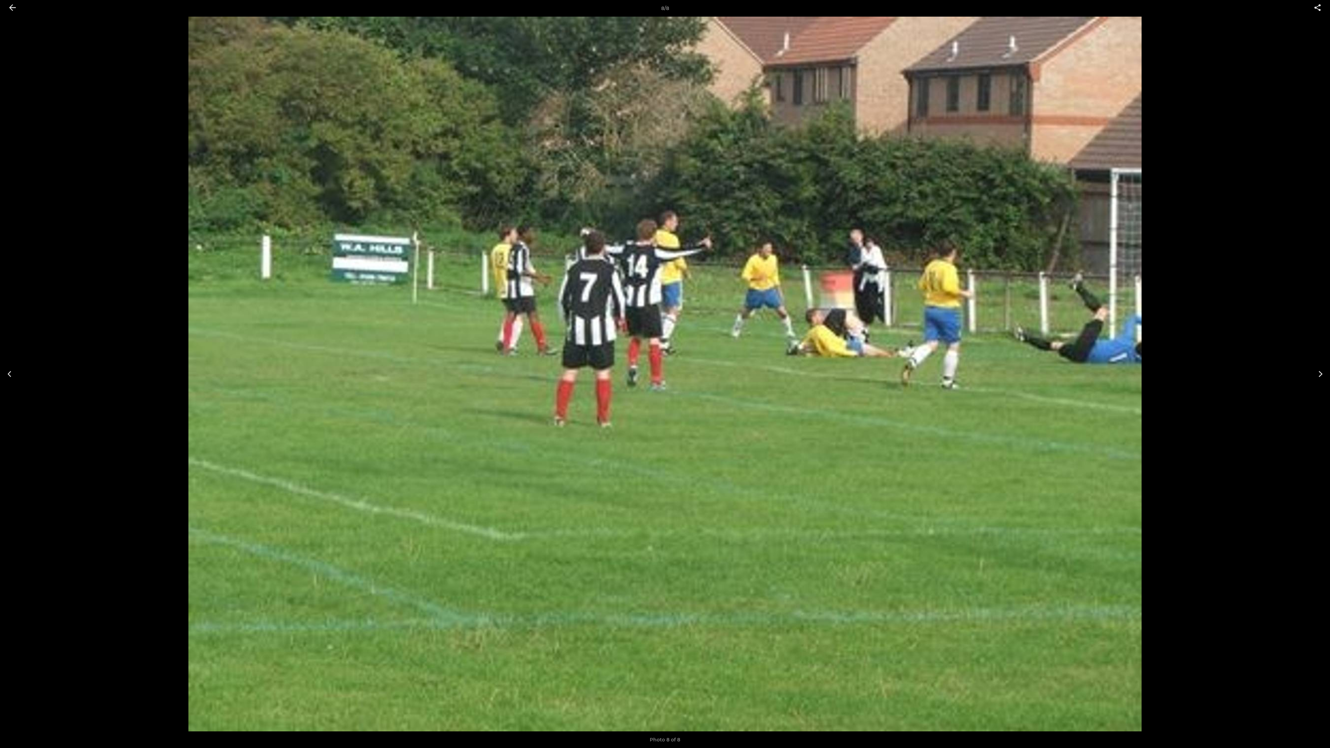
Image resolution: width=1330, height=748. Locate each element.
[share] (1317, 8)
